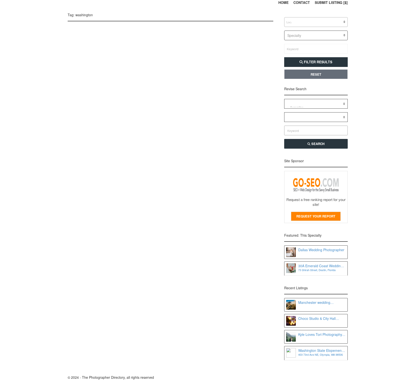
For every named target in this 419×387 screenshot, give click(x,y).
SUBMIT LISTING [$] (331, 2)
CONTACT (301, 2)
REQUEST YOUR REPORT (315, 216)
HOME (283, 2)
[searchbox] (289, 22)
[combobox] (316, 22)
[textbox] (316, 35)
